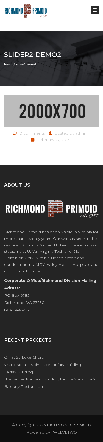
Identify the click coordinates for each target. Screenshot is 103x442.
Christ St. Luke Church (25, 357)
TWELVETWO (64, 432)
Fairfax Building (18, 372)
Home (8, 64)
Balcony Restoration (23, 386)
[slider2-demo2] (51, 110)
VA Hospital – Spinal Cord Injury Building (42, 364)
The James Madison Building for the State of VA (49, 379)
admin (81, 133)
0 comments (32, 133)
